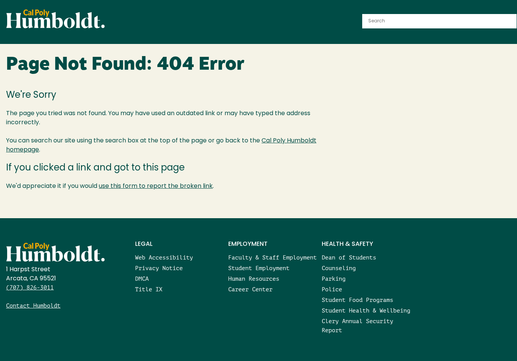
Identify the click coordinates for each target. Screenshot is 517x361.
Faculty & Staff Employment (272, 257)
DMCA (142, 278)
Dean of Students (349, 257)
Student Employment (259, 268)
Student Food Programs (357, 300)
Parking (334, 278)
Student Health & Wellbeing (366, 310)
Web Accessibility (164, 257)
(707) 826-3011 (30, 287)
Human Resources (253, 278)
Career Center (250, 289)
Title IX (148, 289)
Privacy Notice (159, 268)
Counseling (339, 268)
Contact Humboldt (33, 305)
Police (332, 289)
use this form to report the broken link (156, 186)
